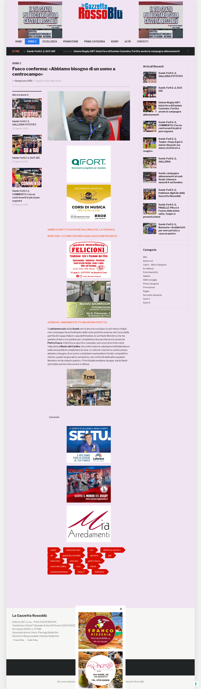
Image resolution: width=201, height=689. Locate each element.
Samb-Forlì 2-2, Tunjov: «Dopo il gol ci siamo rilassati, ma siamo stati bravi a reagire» (162, 144)
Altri (128, 41)
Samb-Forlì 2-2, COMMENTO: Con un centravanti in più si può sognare (26, 196)
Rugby (115, 41)
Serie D (146, 302)
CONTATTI (142, 41)
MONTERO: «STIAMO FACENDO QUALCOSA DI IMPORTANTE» (83, 236)
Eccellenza (50, 41)
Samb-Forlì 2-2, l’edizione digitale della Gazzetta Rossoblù (171, 193)
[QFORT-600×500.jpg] (89, 164)
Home (18, 41)
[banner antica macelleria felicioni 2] (89, 259)
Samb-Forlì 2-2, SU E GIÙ (26, 157)
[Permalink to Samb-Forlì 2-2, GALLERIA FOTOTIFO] (27, 109)
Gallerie (146, 276)
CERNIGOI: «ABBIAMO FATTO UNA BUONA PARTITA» (78, 322)
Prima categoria (94, 41)
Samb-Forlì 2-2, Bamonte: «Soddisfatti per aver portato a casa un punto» (171, 229)
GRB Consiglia (150, 280)
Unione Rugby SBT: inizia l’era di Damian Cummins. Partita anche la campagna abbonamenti (108, 51)
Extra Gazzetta (150, 272)
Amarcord (148, 261)
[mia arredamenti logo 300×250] (89, 523)
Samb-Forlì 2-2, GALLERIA (167, 160)
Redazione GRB (23, 80)
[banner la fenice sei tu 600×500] (89, 444)
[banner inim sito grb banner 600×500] (40, 19)
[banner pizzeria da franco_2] (100, 630)
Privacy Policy (18, 640)
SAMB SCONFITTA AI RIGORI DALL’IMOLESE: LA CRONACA (81, 229)
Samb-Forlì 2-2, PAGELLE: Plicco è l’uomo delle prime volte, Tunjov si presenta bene (161, 210)
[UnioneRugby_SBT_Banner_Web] (89, 484)
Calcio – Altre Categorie (154, 264)
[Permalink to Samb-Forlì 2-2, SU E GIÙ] (27, 145)
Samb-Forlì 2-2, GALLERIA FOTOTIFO (24, 123)
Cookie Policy (32, 640)
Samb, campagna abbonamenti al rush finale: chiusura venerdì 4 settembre (170, 178)
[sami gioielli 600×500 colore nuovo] (89, 299)
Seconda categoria (152, 295)
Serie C (32, 41)
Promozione (70, 41)
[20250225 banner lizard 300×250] (89, 203)
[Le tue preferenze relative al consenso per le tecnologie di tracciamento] (196, 684)
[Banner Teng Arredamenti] (89, 387)
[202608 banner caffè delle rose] (100, 670)
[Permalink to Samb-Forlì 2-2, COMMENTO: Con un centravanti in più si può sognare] (27, 178)
